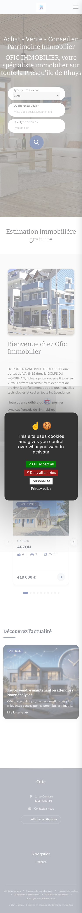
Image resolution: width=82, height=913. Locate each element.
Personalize (41, 481)
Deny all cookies (42, 473)
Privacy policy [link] (41, 489)
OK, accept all (42, 464)
